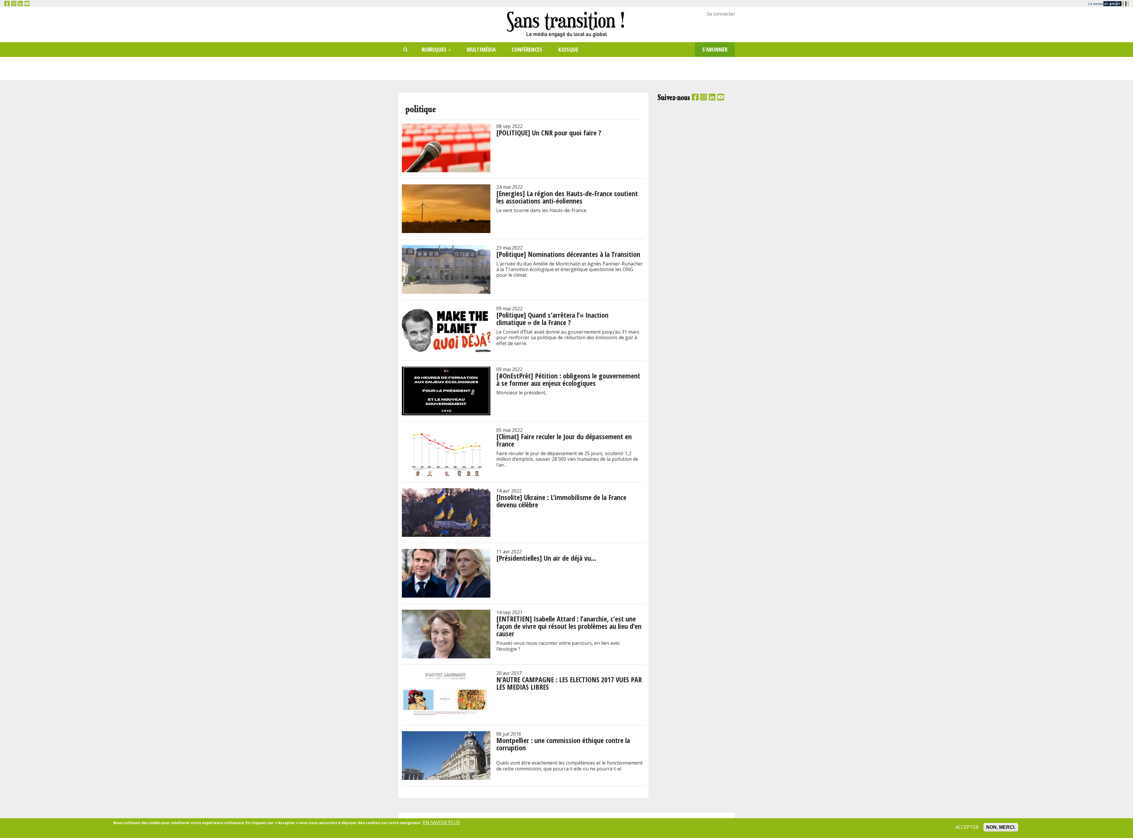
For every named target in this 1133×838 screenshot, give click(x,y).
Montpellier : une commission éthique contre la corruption (563, 743)
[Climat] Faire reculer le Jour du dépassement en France (564, 440)
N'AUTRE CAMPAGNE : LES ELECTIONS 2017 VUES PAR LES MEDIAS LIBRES (569, 683)
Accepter (967, 827)
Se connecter (721, 14)
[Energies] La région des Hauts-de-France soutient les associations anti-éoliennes (567, 197)
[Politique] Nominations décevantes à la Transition (568, 254)
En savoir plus (441, 822)
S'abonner (714, 49)
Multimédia (481, 49)
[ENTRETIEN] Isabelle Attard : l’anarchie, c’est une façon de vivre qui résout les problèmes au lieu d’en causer (568, 626)
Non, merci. (1001, 827)
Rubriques (435, 49)
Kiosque (568, 49)
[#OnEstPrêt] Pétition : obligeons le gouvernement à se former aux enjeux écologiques (568, 379)
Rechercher (405, 50)
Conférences (527, 49)
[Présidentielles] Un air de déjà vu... (546, 558)
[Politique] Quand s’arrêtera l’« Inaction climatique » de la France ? (552, 318)
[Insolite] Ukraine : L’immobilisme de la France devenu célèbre (561, 500)
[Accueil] (566, 24)
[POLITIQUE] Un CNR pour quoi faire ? (548, 132)
